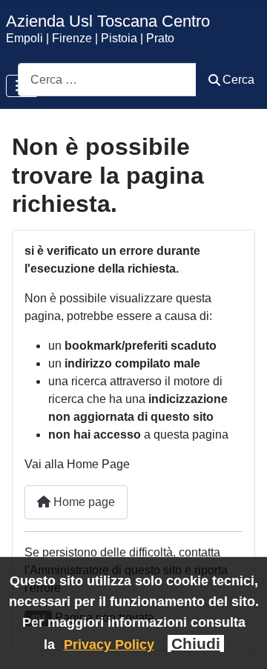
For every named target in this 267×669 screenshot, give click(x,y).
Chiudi (195, 643)
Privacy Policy (109, 644)
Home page (82, 502)
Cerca (238, 79)
